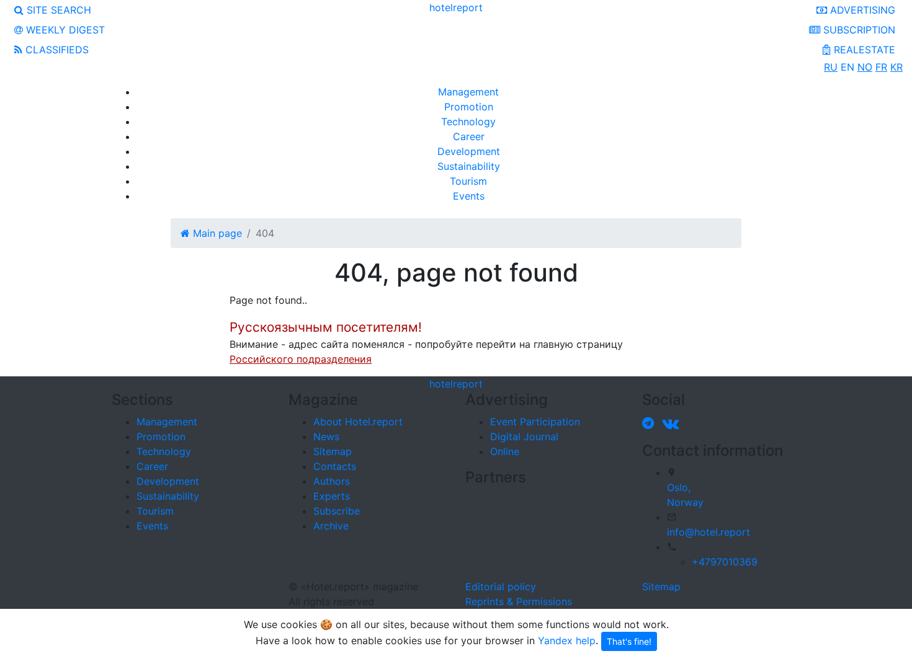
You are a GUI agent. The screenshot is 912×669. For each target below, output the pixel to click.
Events (469, 196)
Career (469, 136)
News (326, 436)
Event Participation (535, 421)
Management (468, 92)
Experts (331, 496)
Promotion (468, 106)
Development (468, 151)
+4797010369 (725, 562)
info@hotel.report (708, 532)
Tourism (468, 181)
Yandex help (567, 640)
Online (504, 451)
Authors (331, 481)
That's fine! (629, 641)
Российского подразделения (301, 359)
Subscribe (336, 511)
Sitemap (332, 451)
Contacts (334, 466)
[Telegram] (650, 422)
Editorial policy (500, 586)
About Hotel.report (358, 421)
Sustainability (468, 166)
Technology (468, 121)
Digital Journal (524, 436)
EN (847, 67)
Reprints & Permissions (518, 601)
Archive (331, 526)
